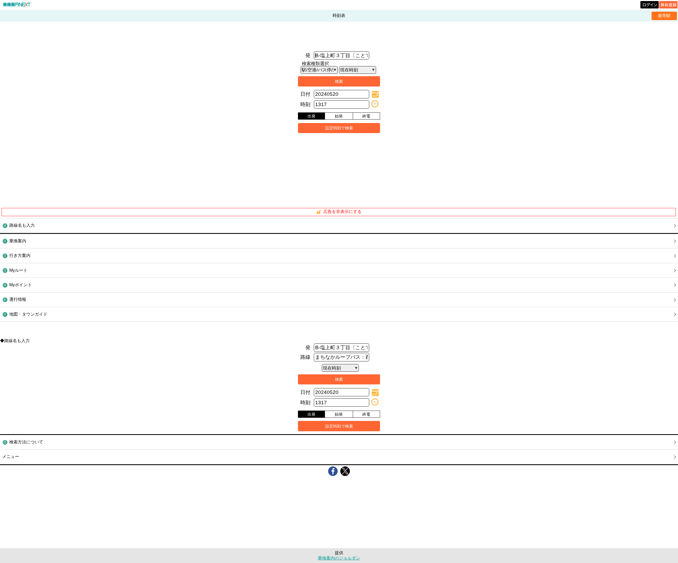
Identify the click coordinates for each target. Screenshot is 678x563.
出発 (311, 116)
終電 (366, 116)
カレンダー (375, 94)
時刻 (305, 104)
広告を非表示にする (342, 212)
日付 (305, 94)
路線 (305, 357)
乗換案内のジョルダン (339, 558)
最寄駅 (664, 15)
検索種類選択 (315, 63)
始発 (339, 116)
